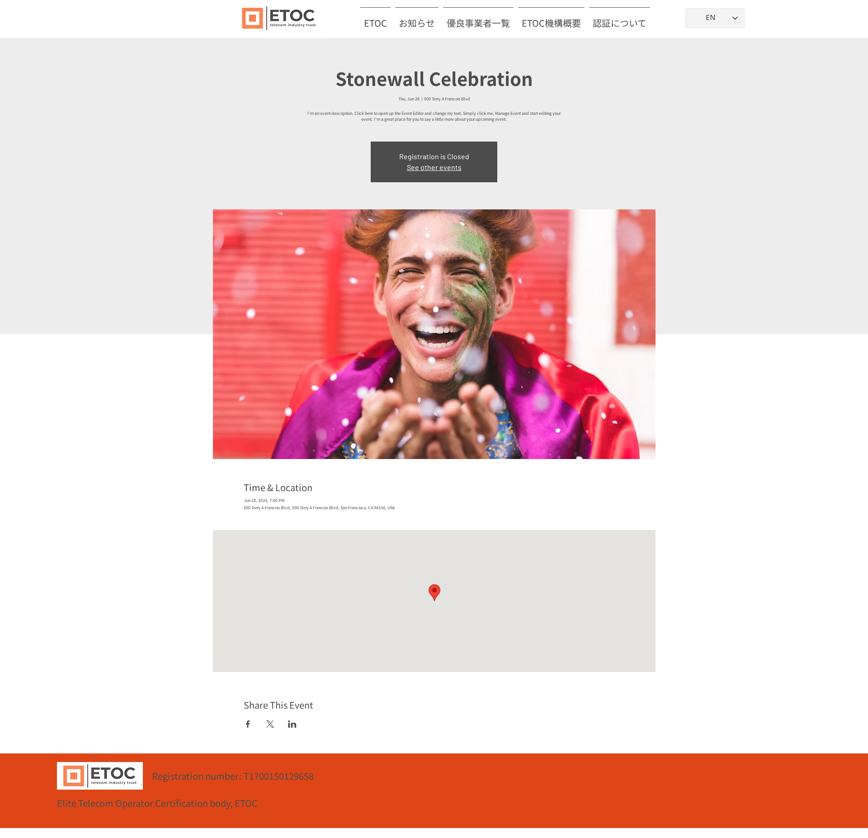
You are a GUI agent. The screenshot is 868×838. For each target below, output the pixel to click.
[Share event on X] (270, 724)
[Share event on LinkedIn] (292, 724)
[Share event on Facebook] (248, 724)
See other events (434, 167)
